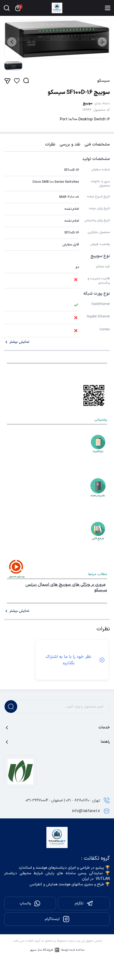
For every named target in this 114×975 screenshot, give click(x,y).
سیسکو (103, 81)
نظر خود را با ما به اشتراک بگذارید (68, 660)
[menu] (107, 8)
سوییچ (88, 103)
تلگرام (79, 903)
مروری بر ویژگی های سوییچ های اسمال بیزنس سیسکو (66, 587)
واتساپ (25, 903)
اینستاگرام (52, 919)
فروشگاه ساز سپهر (41, 949)
